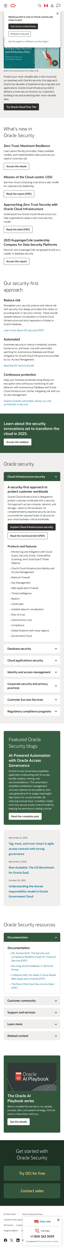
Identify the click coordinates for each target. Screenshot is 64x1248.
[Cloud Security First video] (32, 52)
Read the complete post (25, 816)
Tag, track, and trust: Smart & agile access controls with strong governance (31, 849)
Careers (19, 1225)
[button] (5, 6)
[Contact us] (58, 6)
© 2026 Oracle (10, 1214)
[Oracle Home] (13, 5)
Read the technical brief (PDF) (27, 535)
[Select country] (46, 6)
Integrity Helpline (11, 1230)
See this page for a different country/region (28, 41)
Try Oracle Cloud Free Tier (21, 106)
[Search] (40, 6)
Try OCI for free (32, 1173)
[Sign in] (52, 6)
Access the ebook (16, 167)
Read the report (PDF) (19, 194)
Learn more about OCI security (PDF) (24, 330)
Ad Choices (8, 1225)
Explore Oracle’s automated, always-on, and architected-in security (27, 402)
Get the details (18, 1121)
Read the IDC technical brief (19, 365)
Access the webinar (17, 442)
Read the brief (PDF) (18, 230)
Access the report (16, 262)
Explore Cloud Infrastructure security (31, 527)
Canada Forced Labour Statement (18, 1219)
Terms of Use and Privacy (32, 1214)
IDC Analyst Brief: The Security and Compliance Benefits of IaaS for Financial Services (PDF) (33, 956)
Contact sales (32, 1190)
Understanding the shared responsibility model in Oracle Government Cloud (28, 891)
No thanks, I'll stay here (19, 34)
